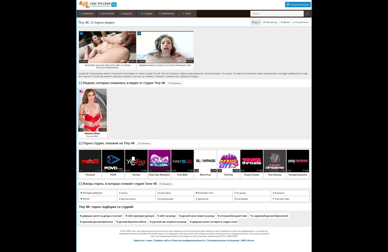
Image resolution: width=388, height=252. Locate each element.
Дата (257, 22)
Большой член (205, 193)
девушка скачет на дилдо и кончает (102, 216)
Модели (127, 13)
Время (286, 22)
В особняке (241, 199)
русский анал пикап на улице (197, 216)
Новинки (87, 13)
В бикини (278, 193)
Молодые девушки (92, 193)
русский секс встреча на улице (169, 221)
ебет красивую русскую (141, 216)
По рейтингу (301, 22)
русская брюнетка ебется (132, 221)
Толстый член (281, 199)
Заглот (123, 193)
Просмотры (271, 22)
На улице (240, 193)
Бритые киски (127, 199)
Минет (86, 199)
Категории (107, 13)
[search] (307, 14)
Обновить (176, 83)
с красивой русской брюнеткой (270, 216)
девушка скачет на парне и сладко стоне (214, 221)
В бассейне (164, 193)
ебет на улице (167, 216)
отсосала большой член (233, 216)
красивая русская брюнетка (97, 221)
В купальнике (165, 199)
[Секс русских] (98, 4)
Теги (188, 13)
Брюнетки (202, 199)
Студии (147, 13)
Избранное (167, 13)
